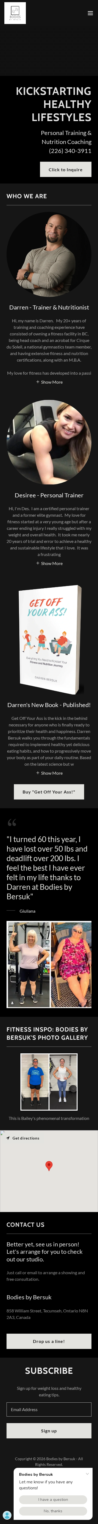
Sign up (49, 1430)
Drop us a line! (49, 1341)
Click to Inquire (66, 169)
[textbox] (49, 1409)
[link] (15, 13)
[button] (90, 13)
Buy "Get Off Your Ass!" (49, 791)
